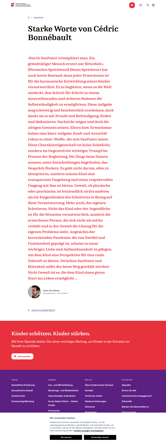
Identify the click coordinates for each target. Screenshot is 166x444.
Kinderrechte (18, 395)
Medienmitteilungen (95, 401)
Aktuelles (90, 406)
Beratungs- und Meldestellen (63, 390)
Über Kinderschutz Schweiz (99, 385)
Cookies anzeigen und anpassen (88, 431)
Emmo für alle (129, 390)
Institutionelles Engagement (137, 395)
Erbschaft (127, 401)
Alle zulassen (66, 437)
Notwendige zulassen (100, 437)
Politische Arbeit (93, 395)
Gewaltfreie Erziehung (23, 385)
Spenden (126, 385)
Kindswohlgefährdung (22, 401)
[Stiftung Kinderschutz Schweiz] (21, 4)
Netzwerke (54, 410)
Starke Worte (38, 17)
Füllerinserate (129, 412)
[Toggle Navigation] (153, 5)
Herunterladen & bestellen (62, 395)
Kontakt (89, 390)
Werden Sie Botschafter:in (135, 406)
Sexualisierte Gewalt (22, 390)
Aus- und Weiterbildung (60, 385)
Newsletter (91, 412)
